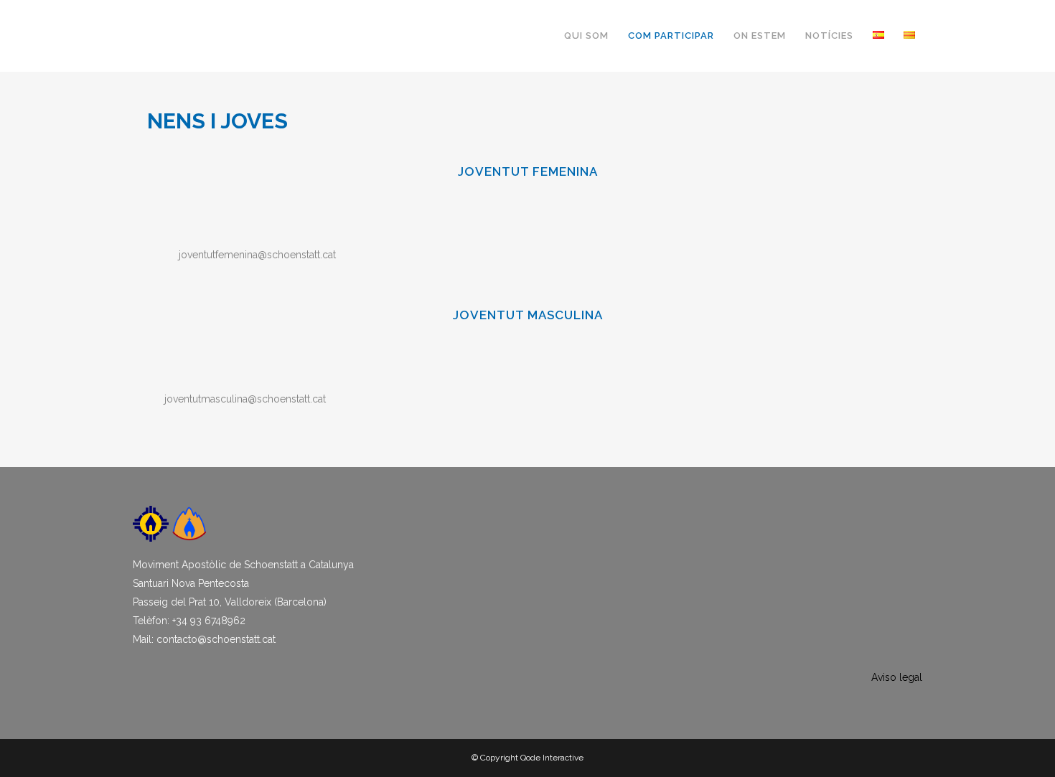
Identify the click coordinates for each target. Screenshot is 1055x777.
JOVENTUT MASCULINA (528, 315)
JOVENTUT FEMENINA (528, 171)
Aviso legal (896, 677)
